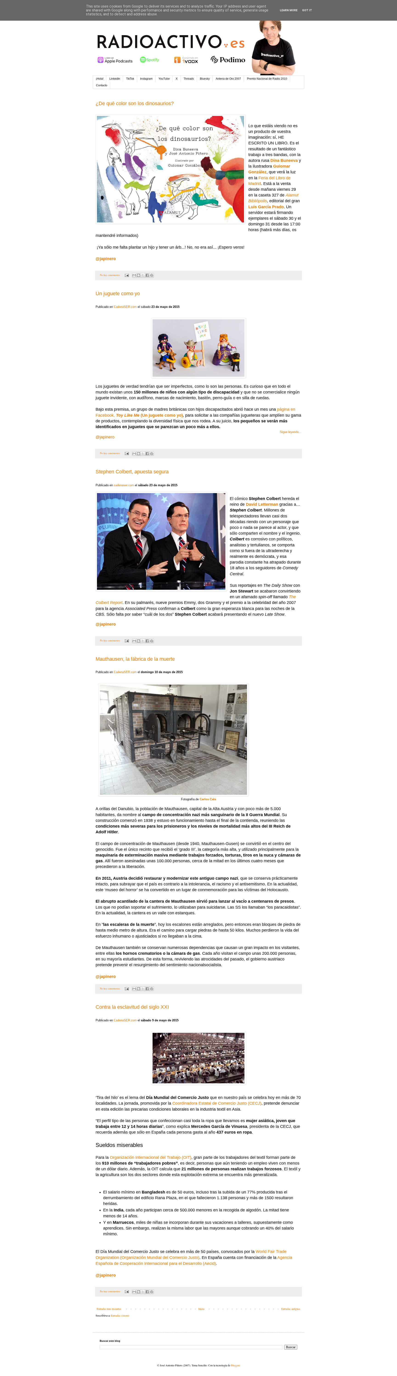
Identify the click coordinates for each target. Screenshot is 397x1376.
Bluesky (205, 78)
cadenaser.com (124, 485)
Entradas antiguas (290, 1309)
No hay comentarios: (110, 275)
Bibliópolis (257, 201)
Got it (307, 10)
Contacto (101, 85)
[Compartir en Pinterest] (151, 275)
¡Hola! (99, 78)
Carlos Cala (208, 799)
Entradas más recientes (109, 1309)
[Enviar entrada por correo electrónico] (127, 275)
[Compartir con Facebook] (147, 275)
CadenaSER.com (125, 307)
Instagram (146, 78)
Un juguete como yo (118, 293)
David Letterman (262, 504)
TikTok (130, 78)
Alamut (292, 195)
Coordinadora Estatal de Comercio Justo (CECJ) (216, 1103)
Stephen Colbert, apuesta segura (132, 472)
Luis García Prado (266, 207)
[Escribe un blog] (138, 275)
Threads (189, 78)
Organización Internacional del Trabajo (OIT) (150, 1157)
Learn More (289, 10)
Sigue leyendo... (290, 432)
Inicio (201, 1309)
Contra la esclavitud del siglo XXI (132, 1007)
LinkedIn (114, 78)
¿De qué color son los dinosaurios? (135, 103)
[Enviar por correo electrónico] (134, 275)
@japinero (106, 624)
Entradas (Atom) (120, 1315)
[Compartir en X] (143, 275)
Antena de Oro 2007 (228, 78)
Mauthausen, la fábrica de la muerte (135, 659)
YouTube (164, 78)
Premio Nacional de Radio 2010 (267, 78)
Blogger (235, 1365)
